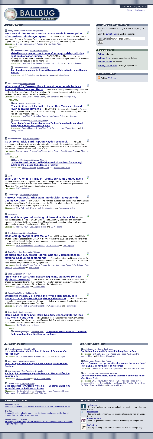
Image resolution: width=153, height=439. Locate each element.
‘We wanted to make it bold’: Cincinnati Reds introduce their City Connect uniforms (49, 332)
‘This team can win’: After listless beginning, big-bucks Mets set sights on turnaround (43, 278)
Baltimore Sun (32, 293)
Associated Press (63, 265)
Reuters (37, 356)
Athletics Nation (23, 378)
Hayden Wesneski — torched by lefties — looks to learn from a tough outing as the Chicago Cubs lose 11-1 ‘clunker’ (46, 163)
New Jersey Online (24, 97)
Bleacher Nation (29, 167)
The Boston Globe (103, 383)
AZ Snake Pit (133, 354)
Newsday (73, 116)
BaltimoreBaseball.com (38, 306)
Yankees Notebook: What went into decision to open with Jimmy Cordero (41, 199)
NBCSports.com (23, 188)
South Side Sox (40, 393)
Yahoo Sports (57, 63)
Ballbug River (104, 58)
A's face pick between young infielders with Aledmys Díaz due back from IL (37, 374)
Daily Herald (10, 393)
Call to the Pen (52, 246)
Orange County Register (44, 265)
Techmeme (92, 405)
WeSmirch (92, 425)
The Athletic (39, 246)
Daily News (12, 214)
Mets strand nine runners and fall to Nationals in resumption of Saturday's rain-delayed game (43, 35)
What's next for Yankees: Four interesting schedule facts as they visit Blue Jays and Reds (43, 88)
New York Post (54, 44)
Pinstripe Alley (70, 97)
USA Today (26, 274)
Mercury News (43, 167)
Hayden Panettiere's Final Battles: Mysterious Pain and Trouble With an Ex (37, 407)
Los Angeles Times (38, 227)
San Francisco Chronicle (32, 371)
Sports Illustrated (29, 128)
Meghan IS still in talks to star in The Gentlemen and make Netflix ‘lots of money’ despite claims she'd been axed (37, 414)
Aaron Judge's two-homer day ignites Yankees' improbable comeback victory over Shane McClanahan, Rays (47, 124)
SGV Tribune (56, 227)
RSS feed (112, 78)
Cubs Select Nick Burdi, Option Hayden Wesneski (36, 141)
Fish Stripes (60, 356)
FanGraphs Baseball (101, 354)
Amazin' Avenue (36, 44)
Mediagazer (92, 412)
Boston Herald (22, 44)
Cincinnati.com (30, 233)
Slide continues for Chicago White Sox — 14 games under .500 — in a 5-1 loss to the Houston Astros (37, 387)
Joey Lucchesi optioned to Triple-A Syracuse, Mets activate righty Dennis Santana (49, 71)
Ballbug (101, 54)
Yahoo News (63, 75)
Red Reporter (68, 246)
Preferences (140, 10)
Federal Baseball (43, 63)
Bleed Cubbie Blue (69, 151)
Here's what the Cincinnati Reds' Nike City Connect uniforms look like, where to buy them (44, 316)
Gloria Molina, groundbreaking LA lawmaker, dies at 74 (40, 217)
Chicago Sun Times (38, 151)
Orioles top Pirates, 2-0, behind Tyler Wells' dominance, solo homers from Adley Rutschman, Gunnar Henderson (41, 297)
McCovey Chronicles (106, 356)
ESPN (10, 176)
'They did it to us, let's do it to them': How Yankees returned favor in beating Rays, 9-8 (46, 107)
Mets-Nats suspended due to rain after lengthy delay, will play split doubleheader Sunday (47, 54)
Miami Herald (29, 349)
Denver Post (35, 208)
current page (111, 34)
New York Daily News (33, 31)
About (129, 10)
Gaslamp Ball (19, 267)
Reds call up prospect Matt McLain (27, 236)
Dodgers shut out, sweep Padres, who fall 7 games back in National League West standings (42, 256)
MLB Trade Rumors (30, 75)
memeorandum (94, 418)
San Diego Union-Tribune (29, 252)
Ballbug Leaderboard (107, 65)
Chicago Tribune (39, 160)
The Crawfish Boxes (25, 391)
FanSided (35, 325)
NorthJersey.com (27, 84)
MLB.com (46, 356)
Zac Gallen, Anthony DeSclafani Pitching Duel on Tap (108, 351)
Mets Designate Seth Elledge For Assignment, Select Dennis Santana (36, 364)
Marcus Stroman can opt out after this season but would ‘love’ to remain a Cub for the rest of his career (113, 364)
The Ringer (117, 383)
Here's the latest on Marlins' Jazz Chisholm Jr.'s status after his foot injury (36, 352)
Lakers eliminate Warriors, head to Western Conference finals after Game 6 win (112, 376)
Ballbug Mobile (105, 62)
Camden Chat (55, 306)
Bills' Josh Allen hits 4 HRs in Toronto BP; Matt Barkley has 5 (44, 178)
